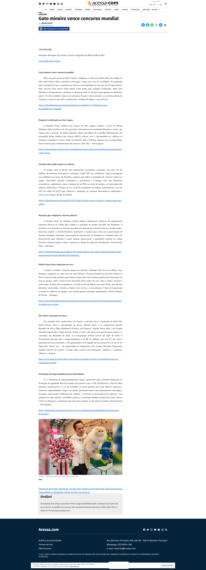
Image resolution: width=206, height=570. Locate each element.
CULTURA (125, 10)
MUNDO (87, 10)
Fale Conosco (45, 548)
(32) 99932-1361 (125, 544)
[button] (143, 25)
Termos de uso (46, 544)
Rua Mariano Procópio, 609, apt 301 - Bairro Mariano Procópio (137, 540)
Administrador (47, 23)
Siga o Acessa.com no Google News (55, 29)
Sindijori (43, 14)
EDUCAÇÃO (146, 10)
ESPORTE (69, 10)
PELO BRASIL (97, 10)
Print (165, 25)
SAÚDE (116, 10)
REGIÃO (60, 10)
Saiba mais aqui (74, 566)
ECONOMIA (78, 10)
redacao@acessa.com (125, 548)
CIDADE (52, 10)
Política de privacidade (50, 540)
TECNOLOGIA (135, 10)
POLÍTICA (108, 10)
